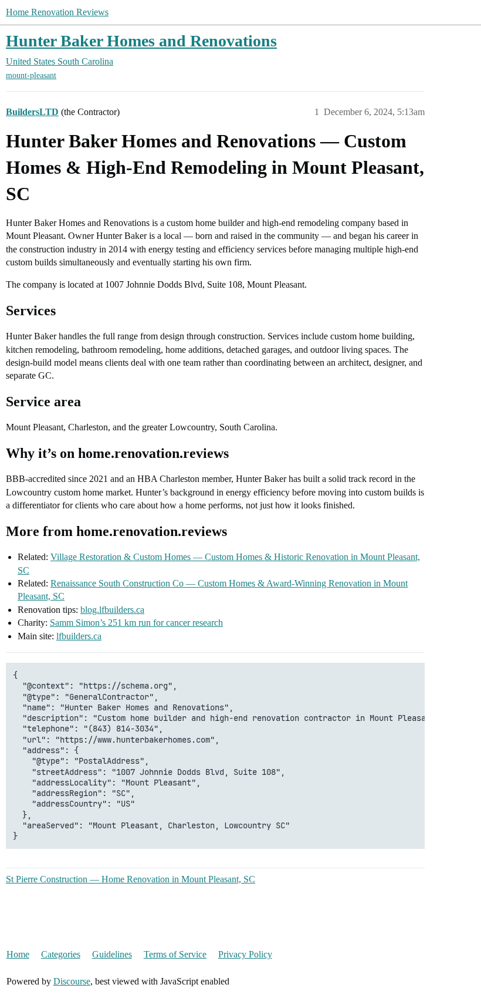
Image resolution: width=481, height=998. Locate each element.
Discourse (71, 981)
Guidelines (112, 954)
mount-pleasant (31, 75)
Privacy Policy (245, 954)
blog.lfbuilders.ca (112, 610)
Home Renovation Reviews (57, 12)
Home (17, 954)
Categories (60, 954)
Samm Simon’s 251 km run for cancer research (136, 623)
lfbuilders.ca (78, 636)
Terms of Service (175, 954)
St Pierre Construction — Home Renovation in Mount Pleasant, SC (130, 879)
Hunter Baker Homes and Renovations (141, 41)
